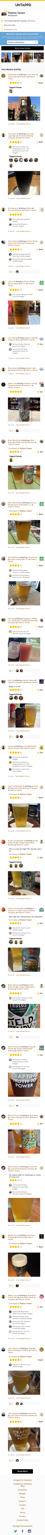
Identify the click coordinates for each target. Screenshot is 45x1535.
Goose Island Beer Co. (17, 284)
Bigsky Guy (12, 1235)
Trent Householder (15, 786)
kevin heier (12, 241)
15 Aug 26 (11, 231)
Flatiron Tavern (24, 138)
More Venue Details (22, 48)
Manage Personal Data (22, 1526)
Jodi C (10, 281)
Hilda (31, 1348)
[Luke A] (17, 670)
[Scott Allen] (17, 1285)
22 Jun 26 (11, 1398)
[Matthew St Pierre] (17, 430)
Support (22, 1501)
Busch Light (30, 338)
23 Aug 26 (11, 124)
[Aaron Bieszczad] (17, 271)
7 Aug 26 (11, 266)
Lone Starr (31, 74)
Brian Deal (12, 368)
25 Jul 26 (11, 608)
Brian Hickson (13, 985)
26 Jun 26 (11, 1157)
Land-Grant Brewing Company (20, 243)
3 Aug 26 (11, 328)
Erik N (10, 619)
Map (33, 21)
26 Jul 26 (11, 425)
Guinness (20, 1237)
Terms (22, 1512)
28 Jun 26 (11, 831)
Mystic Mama (28, 680)
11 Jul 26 (11, 776)
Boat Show (34, 1115)
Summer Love (13, 910)
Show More (22, 1471)
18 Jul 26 (11, 665)
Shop (22, 1497)
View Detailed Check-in (23, 124)
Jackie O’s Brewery (15, 682)
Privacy (22, 1516)
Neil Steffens (13, 557)
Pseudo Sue (29, 383)
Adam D (11, 383)
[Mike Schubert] (17, 1037)
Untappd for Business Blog (22, 1485)
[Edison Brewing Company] (21, 1403)
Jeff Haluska (13, 1348)
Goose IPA (28, 281)
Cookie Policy (22, 1520)
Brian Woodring (14, 440)
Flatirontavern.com (10, 29)
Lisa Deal (11, 338)
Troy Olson (12, 134)
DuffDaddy (12, 74)
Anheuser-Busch (14, 340)
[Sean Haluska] (17, 1403)
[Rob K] (21, 670)
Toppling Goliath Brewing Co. (19, 385)
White (29, 208)
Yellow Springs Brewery (17, 77)
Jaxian (10, 746)
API (22, 1509)
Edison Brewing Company (18, 1350)
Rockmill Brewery (15, 210)
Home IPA (31, 241)
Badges (22, 1493)
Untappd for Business (22, 1480)
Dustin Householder (16, 841)
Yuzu (26, 746)
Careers (22, 1505)
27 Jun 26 (11, 1031)
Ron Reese (12, 208)
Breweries (22, 1490)
